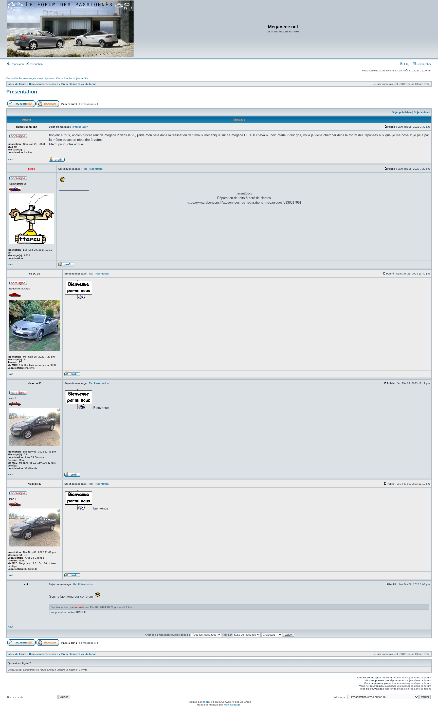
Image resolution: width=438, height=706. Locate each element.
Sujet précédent (402, 112)
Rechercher (423, 64)
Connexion (17, 64)
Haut (10, 159)
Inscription (36, 64)
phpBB (207, 701)
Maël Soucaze (232, 704)
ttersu (78, 607)
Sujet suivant (422, 112)
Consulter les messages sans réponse (30, 78)
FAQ (406, 64)
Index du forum (17, 84)
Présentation (21, 91)
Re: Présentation (93, 168)
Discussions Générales (43, 84)
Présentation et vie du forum (78, 84)
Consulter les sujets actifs (72, 78)
